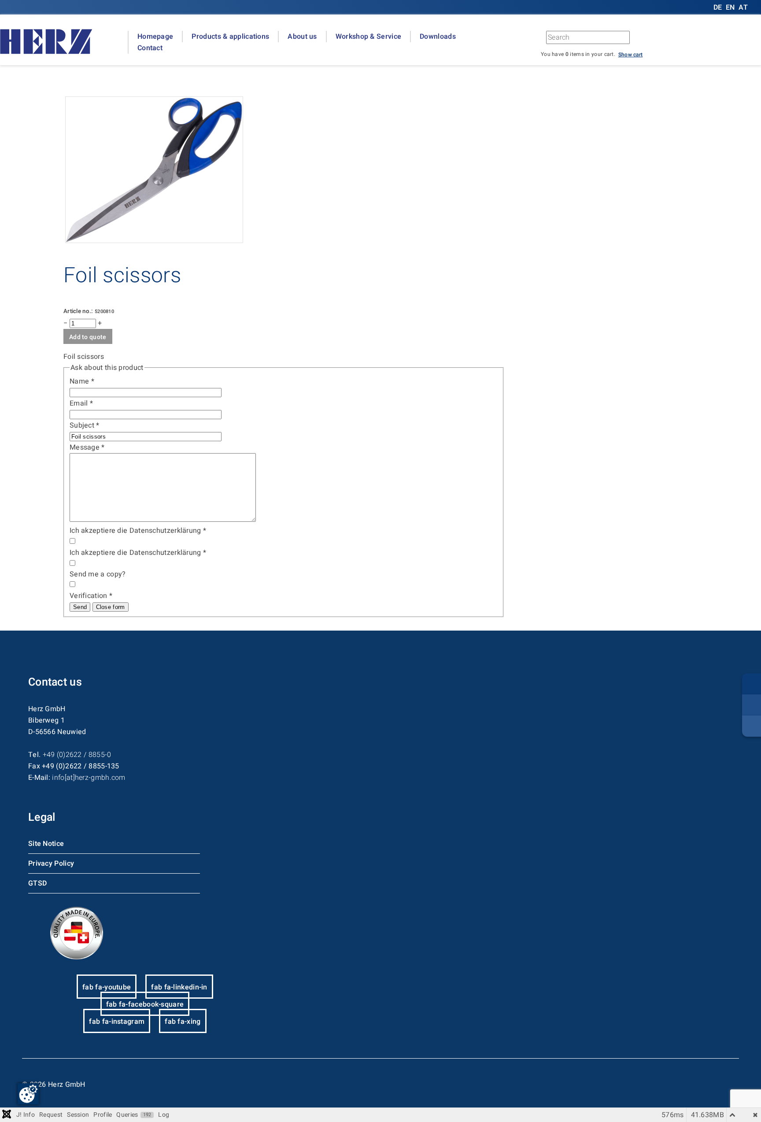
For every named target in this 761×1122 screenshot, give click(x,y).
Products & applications (230, 36)
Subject (85, 425)
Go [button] (674, 39)
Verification (91, 596)
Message (87, 447)
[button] (630, 54)
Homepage (155, 36)
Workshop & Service (368, 36)
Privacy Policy (51, 863)
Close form (110, 607)
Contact (150, 48)
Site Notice (46, 843)
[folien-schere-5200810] (154, 241)
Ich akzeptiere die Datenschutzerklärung (138, 530)
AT (743, 7)
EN (730, 7)
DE (718, 7)
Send (80, 607)
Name (82, 381)
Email (81, 403)
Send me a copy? (98, 574)
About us (302, 36)
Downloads (438, 36)
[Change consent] (28, 1093)
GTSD (37, 883)
